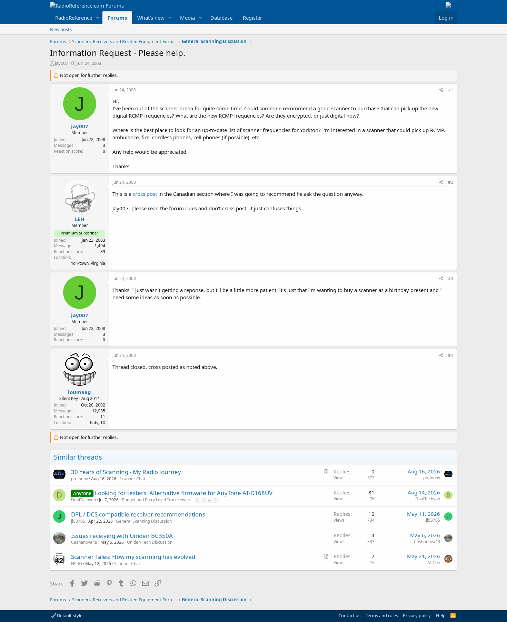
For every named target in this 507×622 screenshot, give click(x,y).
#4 (450, 355)
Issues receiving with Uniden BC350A (122, 536)
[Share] (441, 90)
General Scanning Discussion (144, 521)
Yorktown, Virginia (88, 263)
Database (221, 17)
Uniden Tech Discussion (149, 542)
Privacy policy (417, 615)
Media (187, 17)
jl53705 (78, 521)
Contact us (349, 615)
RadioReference (73, 17)
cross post (145, 193)
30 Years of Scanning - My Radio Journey (126, 472)
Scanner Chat (132, 479)
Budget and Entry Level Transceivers (156, 500)
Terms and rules (382, 615)
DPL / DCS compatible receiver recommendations (138, 514)
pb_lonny (79, 479)
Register (252, 17)
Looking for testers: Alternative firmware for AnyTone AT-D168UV (183, 493)
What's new (151, 17)
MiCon (434, 562)
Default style (69, 615)
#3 (450, 278)
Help (441, 615)
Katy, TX (97, 422)
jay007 (61, 63)
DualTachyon (83, 500)
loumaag (79, 392)
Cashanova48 (84, 542)
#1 (450, 90)
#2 (450, 182)
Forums (117, 17)
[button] (97, 17)
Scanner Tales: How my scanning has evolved (133, 557)
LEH (79, 218)
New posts (61, 29)
